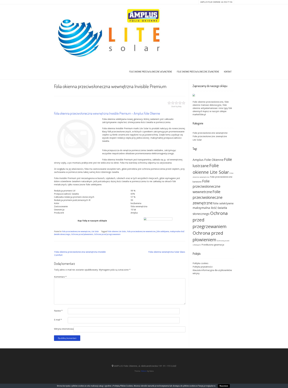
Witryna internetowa (64, 328)
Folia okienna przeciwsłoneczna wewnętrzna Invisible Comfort (80, 253)
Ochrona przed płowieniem (82, 234)
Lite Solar (95, 231)
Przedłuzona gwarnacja (212, 244)
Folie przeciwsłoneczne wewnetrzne (141, 231)
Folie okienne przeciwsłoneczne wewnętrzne (150, 71)
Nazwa (58, 310)
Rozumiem (224, 386)
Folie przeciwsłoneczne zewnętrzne (210, 136)
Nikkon (144, 371)
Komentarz (60, 276)
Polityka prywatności (203, 266)
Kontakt (228, 71)
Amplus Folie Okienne (208, 160)
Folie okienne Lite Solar (117, 231)
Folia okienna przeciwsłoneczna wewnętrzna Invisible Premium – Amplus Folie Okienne (107, 113)
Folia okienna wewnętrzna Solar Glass (166, 251)
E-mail (58, 319)
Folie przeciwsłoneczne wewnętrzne (76, 231)
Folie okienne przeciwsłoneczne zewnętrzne (198, 71)
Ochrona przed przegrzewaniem (107, 234)
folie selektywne (162, 231)
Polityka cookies (200, 263)
